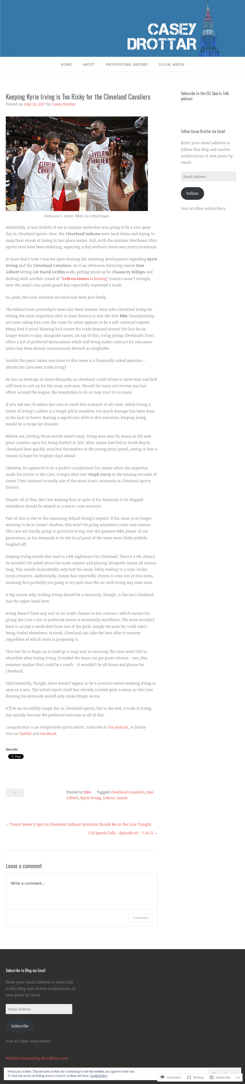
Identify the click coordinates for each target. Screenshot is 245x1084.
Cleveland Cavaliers (128, 792)
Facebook (48, 733)
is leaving (84, 278)
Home (66, 64)
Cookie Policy (98, 1076)
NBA (87, 792)
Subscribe (19, 1026)
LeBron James (115, 797)
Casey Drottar (64, 104)
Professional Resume (127, 64)
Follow (192, 193)
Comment (140, 918)
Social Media (171, 64)
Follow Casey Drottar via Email (203, 131)
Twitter (25, 733)
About (89, 64)
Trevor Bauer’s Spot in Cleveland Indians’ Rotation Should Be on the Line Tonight (80, 824)
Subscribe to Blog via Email (25, 970)
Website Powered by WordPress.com (37, 1058)
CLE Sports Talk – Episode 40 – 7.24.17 (120, 832)
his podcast (118, 727)
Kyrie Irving (90, 797)
